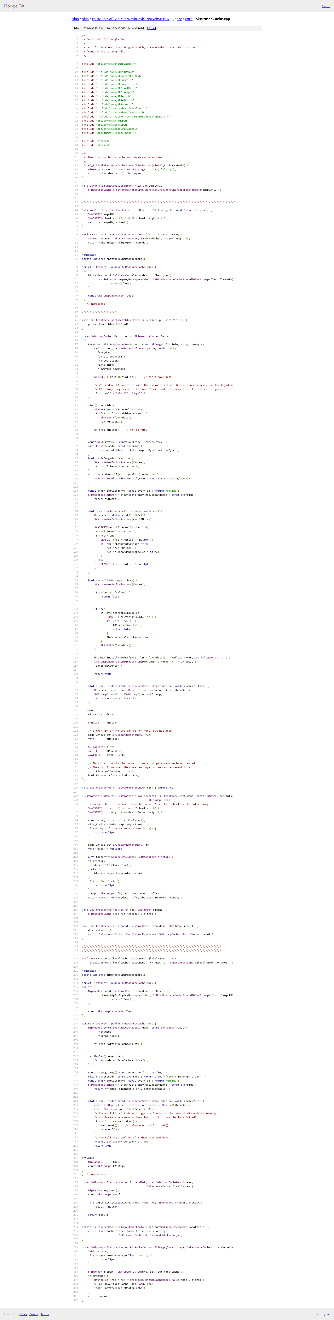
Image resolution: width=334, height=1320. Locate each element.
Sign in (326, 6)
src (179, 18)
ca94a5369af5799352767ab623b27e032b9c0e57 (131, 18)
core (189, 18)
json (327, 1314)
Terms (45, 1314)
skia (75, 18)
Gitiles (23, 1314)
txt (317, 1314)
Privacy (33, 1314)
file (151, 28)
